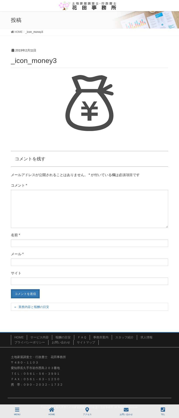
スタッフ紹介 (124, 337)
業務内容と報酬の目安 (34, 307)
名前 (15, 235)
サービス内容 (39, 337)
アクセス (87, 414)
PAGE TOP (171, 398)
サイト (16, 273)
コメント (19, 185)
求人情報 (146, 337)
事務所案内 (100, 337)
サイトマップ (86, 342)
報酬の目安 (63, 337)
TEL (163, 414)
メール (17, 254)
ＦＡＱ (81, 337)
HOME (19, 337)
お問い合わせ (61, 342)
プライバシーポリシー (29, 342)
